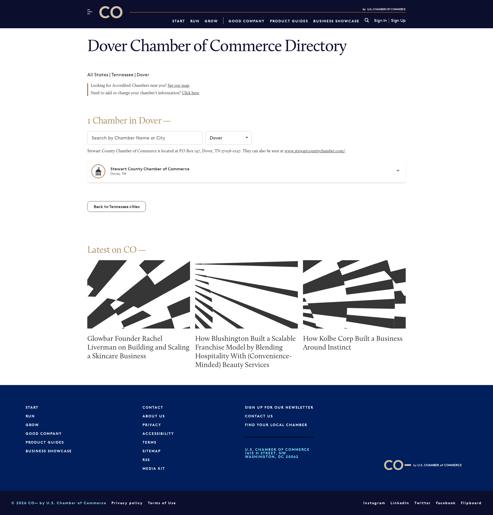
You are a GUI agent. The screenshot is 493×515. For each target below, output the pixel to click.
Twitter (422, 503)
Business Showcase (336, 21)
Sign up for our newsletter (279, 407)
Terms (149, 442)
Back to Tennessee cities (116, 206)
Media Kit (154, 468)
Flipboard (471, 503)
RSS (146, 459)
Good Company (247, 21)
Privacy (152, 425)
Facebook (446, 503)
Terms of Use (162, 503)
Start (178, 21)
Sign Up (398, 20)
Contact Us (259, 416)
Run (195, 21)
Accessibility (158, 433)
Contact (153, 407)
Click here (190, 93)
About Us (154, 416)
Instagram (374, 503)
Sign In (380, 20)
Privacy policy (127, 503)
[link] (367, 20)
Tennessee (122, 74)
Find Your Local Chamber (276, 425)
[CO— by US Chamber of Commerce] (110, 12)
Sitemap (152, 451)
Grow (211, 21)
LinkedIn (400, 503)
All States (97, 74)
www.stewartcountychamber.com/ (315, 151)
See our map (178, 86)
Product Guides (289, 21)
